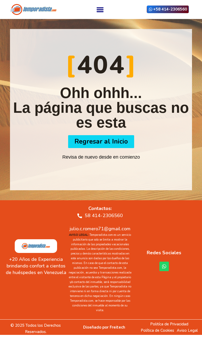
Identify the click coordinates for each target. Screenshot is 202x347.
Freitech (117, 327)
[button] (100, 9)
